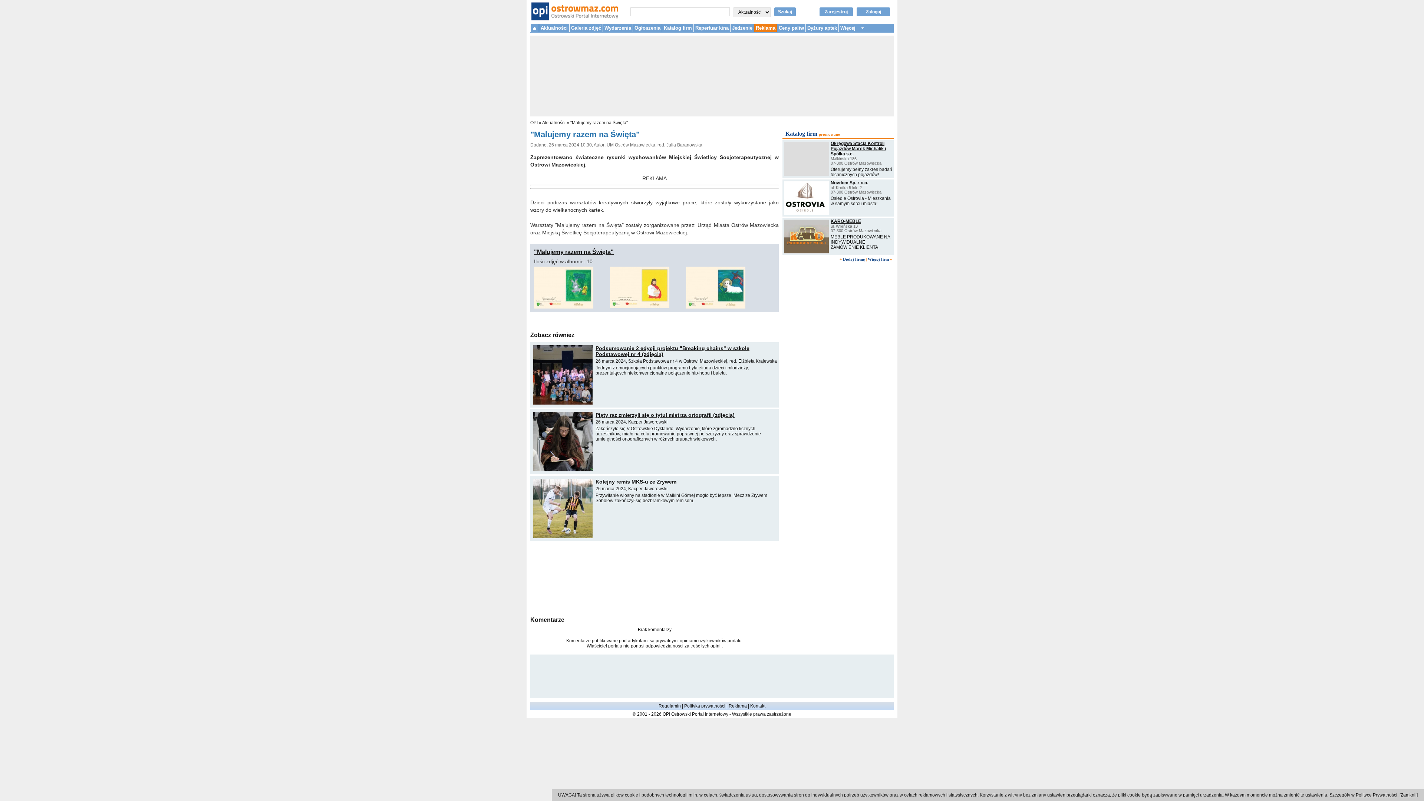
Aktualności (554, 28)
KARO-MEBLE (846, 221)
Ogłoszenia (647, 28)
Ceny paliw (791, 28)
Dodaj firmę (854, 259)
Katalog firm (678, 28)
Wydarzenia (617, 28)
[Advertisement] (654, 578)
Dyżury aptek (822, 28)
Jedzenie (742, 28)
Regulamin (670, 706)
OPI (534, 122)
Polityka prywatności (704, 706)
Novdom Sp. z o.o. (849, 182)
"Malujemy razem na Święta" (599, 122)
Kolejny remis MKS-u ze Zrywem (636, 482)
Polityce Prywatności (1376, 795)
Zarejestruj (836, 11)
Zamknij (1409, 795)
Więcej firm (878, 259)
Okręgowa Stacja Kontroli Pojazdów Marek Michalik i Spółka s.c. (858, 148)
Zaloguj (873, 11)
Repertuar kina (712, 28)
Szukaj (785, 11)
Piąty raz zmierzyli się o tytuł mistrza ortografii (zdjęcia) (665, 415)
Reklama (765, 28)
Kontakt (757, 706)
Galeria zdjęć (586, 28)
